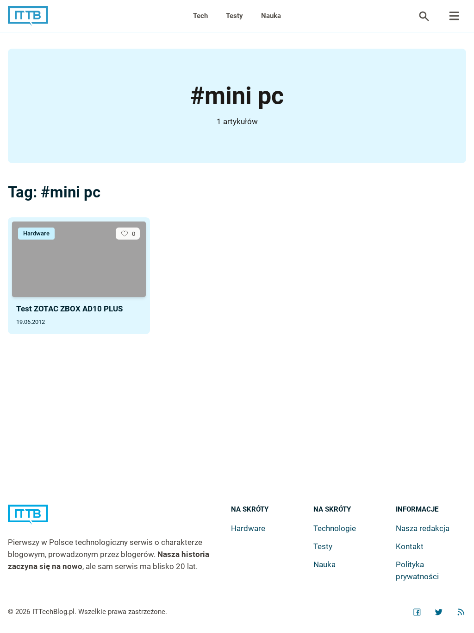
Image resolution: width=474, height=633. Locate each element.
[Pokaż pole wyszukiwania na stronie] (424, 16)
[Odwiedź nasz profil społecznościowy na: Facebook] (417, 612)
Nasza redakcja (422, 528)
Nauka (271, 16)
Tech (200, 16)
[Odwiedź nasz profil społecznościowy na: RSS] (461, 612)
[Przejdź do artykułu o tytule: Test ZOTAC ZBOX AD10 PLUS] (79, 259)
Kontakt (410, 546)
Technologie (334, 528)
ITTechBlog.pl (53, 612)
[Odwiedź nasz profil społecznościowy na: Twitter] (439, 612)
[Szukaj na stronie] (454, 16)
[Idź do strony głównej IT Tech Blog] (119, 521)
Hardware (36, 233)
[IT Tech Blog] (28, 16)
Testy (234, 16)
